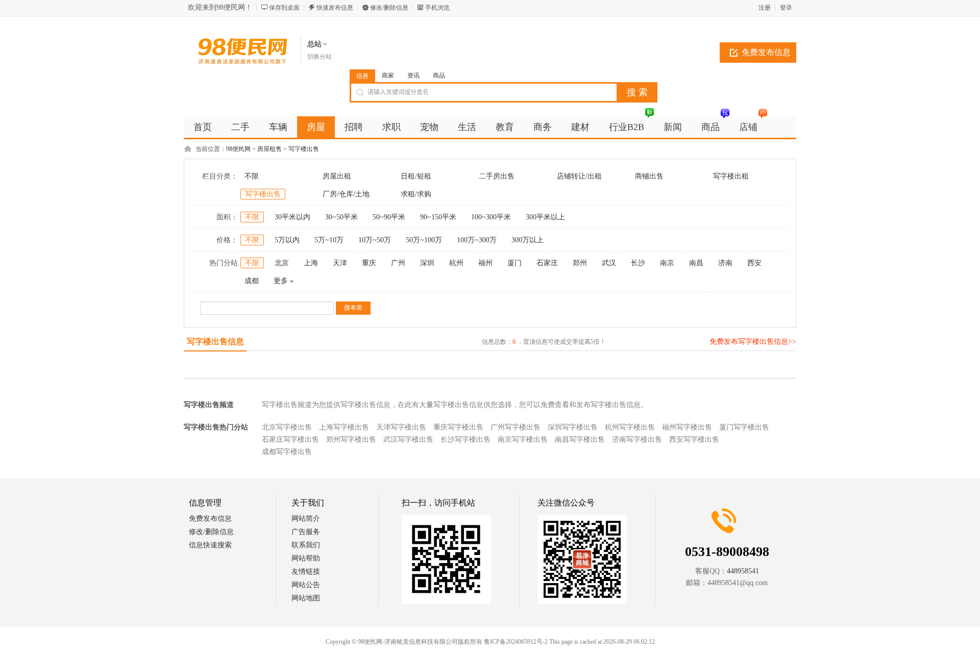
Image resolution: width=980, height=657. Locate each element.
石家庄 (547, 263)
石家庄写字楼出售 (290, 439)
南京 (667, 263)
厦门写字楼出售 (744, 427)
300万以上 (527, 240)
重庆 (369, 263)
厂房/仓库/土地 (346, 194)
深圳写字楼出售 (573, 427)
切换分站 (319, 56)
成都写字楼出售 (287, 452)
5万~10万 (329, 240)
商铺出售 (649, 176)
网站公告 (305, 585)
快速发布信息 (334, 7)
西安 (754, 263)
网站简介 (305, 518)
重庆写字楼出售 (458, 427)
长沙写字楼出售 (465, 439)
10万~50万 (374, 240)
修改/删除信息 (389, 7)
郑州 (580, 263)
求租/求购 (416, 194)
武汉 (609, 263)
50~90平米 (389, 217)
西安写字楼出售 (694, 439)
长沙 (638, 263)
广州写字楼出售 (516, 427)
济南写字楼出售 (637, 439)
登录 (786, 7)
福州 (485, 263)
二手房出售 (496, 176)
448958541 (743, 571)
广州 (398, 263)
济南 (725, 263)
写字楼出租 (731, 176)
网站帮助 (305, 558)
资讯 (413, 75)
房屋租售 (269, 149)
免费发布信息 (766, 52)
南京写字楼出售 (523, 439)
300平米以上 (545, 217)
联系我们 (305, 545)
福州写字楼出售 (687, 427)
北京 (282, 263)
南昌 (696, 263)
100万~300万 (477, 240)
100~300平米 (491, 217)
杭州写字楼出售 (630, 427)
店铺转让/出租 (579, 176)
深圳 (427, 263)
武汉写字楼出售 (408, 439)
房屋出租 (337, 176)
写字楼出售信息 (215, 341)
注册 (764, 7)
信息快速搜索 (210, 545)
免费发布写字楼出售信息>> (752, 341)
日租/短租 (416, 176)
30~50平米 (341, 217)
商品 (439, 75)
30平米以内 (292, 217)
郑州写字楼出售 (351, 439)
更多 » (283, 281)
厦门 (514, 263)
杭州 (456, 263)
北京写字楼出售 (287, 427)
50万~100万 (424, 240)
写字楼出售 (303, 149)
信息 (362, 76)
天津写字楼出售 (401, 427)
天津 (340, 263)
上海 (311, 263)
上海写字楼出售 (344, 427)
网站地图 (305, 598)
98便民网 (238, 149)
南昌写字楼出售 (580, 439)
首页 (202, 127)
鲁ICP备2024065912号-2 (516, 641)
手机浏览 (437, 7)
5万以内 (287, 240)
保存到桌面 (284, 7)
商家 (388, 75)
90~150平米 (438, 217)
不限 (251, 176)
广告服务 (305, 532)
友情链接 (305, 571)
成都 (251, 281)
